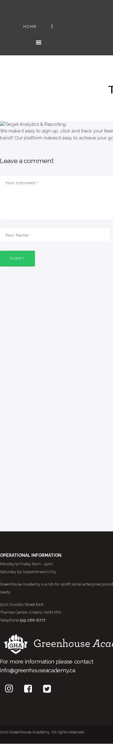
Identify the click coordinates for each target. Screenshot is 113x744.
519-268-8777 (33, 620)
